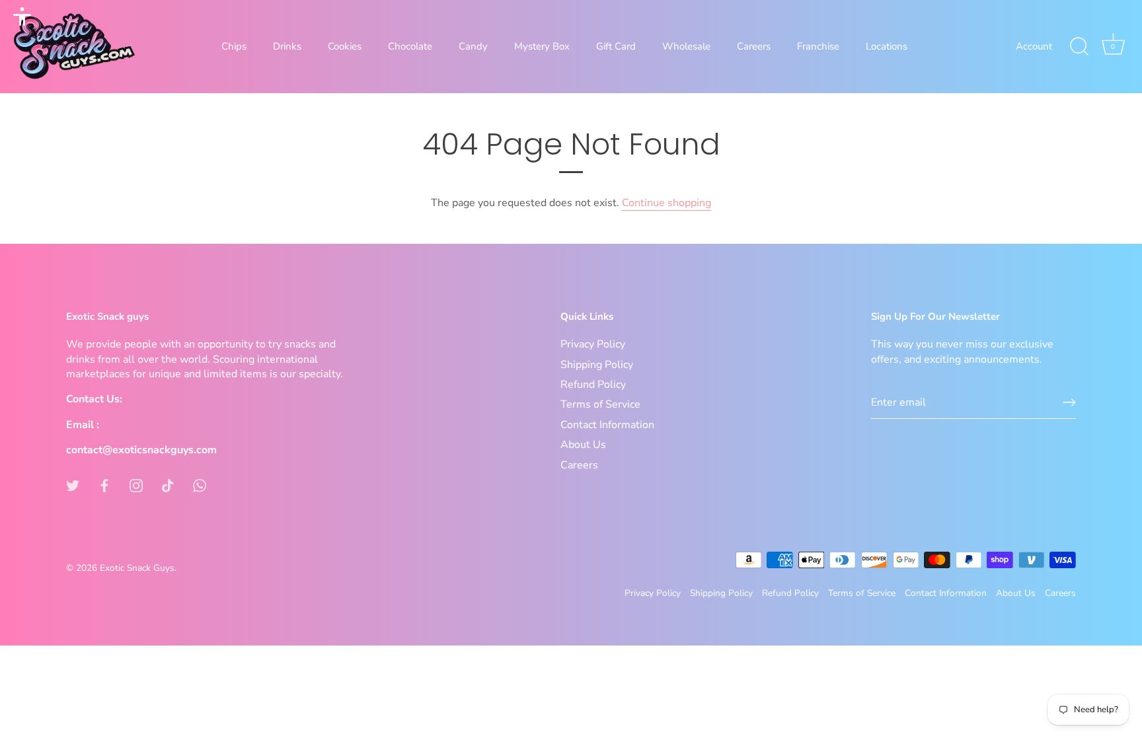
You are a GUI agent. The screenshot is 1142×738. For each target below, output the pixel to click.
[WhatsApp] (199, 485)
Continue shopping (666, 203)
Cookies (345, 46)
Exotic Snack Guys (137, 568)
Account (1034, 46)
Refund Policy (593, 384)
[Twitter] (72, 485)
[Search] (1079, 46)
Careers (754, 46)
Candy (473, 46)
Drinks (287, 46)
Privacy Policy (592, 344)
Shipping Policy (596, 364)
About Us (583, 444)
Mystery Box (542, 46)
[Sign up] (1069, 402)
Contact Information (607, 425)
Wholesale (686, 46)
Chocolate (410, 46)
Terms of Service (600, 404)
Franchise (818, 46)
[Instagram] (136, 485)
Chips (234, 46)
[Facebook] (104, 485)
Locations (886, 46)
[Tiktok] (167, 485)
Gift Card (616, 46)
